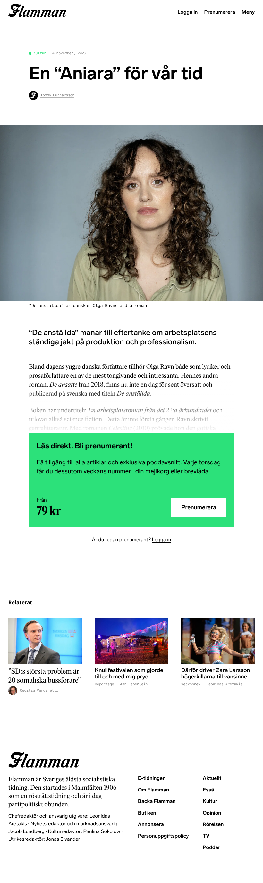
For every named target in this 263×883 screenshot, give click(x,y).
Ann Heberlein (134, 684)
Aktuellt (212, 778)
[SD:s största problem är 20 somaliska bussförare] (45, 641)
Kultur (39, 53)
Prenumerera (219, 12)
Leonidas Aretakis (224, 684)
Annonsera (151, 825)
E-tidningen (151, 778)
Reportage (104, 684)
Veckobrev (190, 684)
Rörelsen (213, 825)
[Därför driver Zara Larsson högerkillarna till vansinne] (218, 641)
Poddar (211, 848)
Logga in (188, 12)
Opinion (212, 813)
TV (206, 836)
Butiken (147, 813)
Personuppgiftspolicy (163, 836)
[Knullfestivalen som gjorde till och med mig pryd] (131, 641)
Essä (208, 790)
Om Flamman (153, 790)
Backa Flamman (157, 802)
